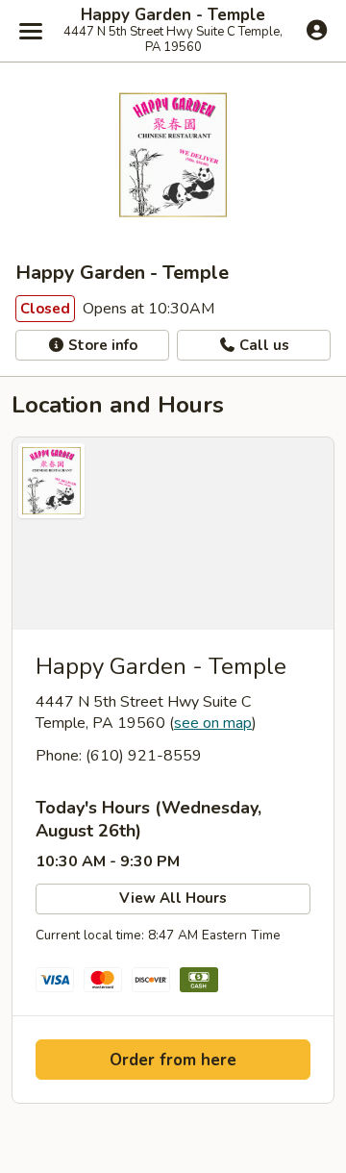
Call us (262, 345)
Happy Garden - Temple (173, 15)
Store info (100, 345)
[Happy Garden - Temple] (173, 533)
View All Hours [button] (173, 898)
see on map (213, 723)
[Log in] (316, 30)
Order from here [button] (173, 1060)
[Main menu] (31, 31)
